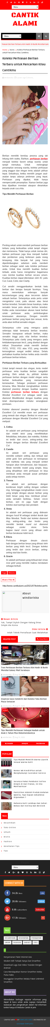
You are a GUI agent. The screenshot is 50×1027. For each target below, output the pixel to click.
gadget (27, 942)
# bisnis (12, 573)
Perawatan (36, 938)
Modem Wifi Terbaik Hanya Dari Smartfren (22, 961)
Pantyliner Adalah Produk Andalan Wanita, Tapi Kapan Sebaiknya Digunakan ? (31, 794)
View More (43, 639)
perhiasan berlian (39, 159)
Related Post (9, 639)
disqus (25, 743)
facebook (40, 743)
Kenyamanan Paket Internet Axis (18, 957)
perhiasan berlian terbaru (25, 392)
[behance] (34, 2)
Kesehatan (23, 938)
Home (4, 49)
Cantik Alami (25, 19)
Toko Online (10, 827)
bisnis (12, 49)
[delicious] (42, 2)
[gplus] (15, 2)
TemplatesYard (26, 1020)
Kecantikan (9, 823)
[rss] (30, 2)
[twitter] (11, 2)
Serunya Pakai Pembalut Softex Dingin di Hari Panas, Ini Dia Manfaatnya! (30, 783)
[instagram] (38, 2)
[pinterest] (19, 2)
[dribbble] (26, 2)
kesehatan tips (12, 846)
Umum (7, 832)
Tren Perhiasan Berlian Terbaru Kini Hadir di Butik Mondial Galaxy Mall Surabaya (24, 669)
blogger (9, 743)
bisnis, (30, 77)
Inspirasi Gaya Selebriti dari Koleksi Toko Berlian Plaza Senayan (24, 700)
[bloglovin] (22, 2)
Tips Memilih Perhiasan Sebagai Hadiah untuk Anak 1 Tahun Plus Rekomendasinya (23, 731)
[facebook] (7, 2)
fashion (8, 841)
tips (6, 851)
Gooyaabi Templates (25, 1024)
